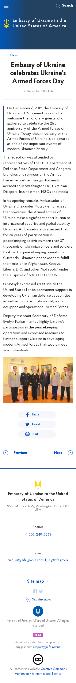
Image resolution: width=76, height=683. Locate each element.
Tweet (36, 424)
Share (35, 414)
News (14, 55)
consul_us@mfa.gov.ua (53, 560)
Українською (41, 599)
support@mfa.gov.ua (46, 647)
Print (35, 434)
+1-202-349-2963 (38, 535)
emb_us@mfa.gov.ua (21, 560)
